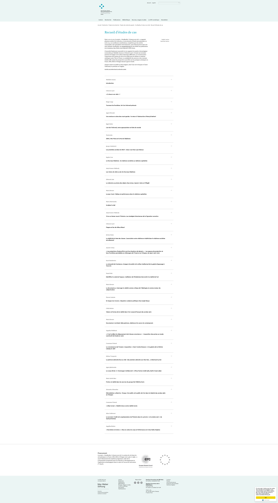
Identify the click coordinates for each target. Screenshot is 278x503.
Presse (168, 481)
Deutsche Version (165, 41)
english (154, 2)
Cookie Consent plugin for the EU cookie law (265, 500)
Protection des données (172, 483)
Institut (101, 20)
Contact (169, 479)
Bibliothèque (126, 20)
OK (266, 498)
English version (165, 39)
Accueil (99, 25)
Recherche (108, 20)
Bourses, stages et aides (139, 20)
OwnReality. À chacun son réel (142, 25)
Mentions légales (171, 485)
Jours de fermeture (171, 482)
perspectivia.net (126, 46)
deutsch (149, 2)
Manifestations (122, 488)
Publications (116, 20)
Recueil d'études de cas (157, 25)
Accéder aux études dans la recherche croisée (115, 69)
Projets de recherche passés (127, 25)
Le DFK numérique (153, 20)
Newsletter (164, 20)
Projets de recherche (114, 25)
